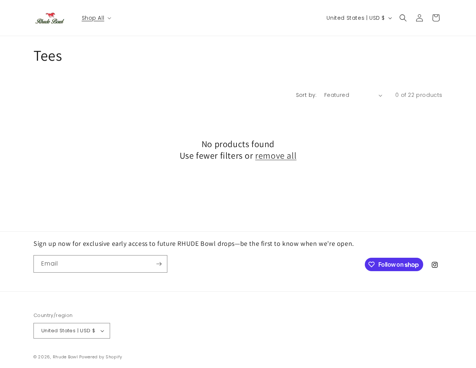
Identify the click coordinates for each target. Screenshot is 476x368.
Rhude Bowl (65, 357)
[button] (96, 18)
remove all (275, 155)
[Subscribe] (159, 264)
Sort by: (306, 95)
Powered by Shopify (100, 357)
